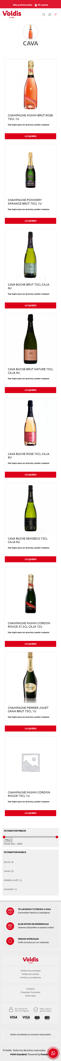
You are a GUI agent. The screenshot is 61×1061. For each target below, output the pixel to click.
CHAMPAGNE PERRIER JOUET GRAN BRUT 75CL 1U (28, 709)
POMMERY (9, 889)
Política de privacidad (31, 971)
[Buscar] (44, 14)
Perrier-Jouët (11, 880)
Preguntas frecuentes (30, 992)
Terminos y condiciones (30, 977)
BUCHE (7, 862)
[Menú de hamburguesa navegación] (56, 14)
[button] (53, 1053)
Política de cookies (30, 974)
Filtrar (8, 840)
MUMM (7, 871)
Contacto (30, 989)
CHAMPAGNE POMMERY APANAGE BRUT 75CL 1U (25, 201)
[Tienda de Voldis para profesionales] (11, 14)
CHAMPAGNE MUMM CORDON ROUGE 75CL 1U (29, 794)
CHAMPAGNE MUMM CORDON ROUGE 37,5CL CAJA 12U (29, 625)
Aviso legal (30, 996)
